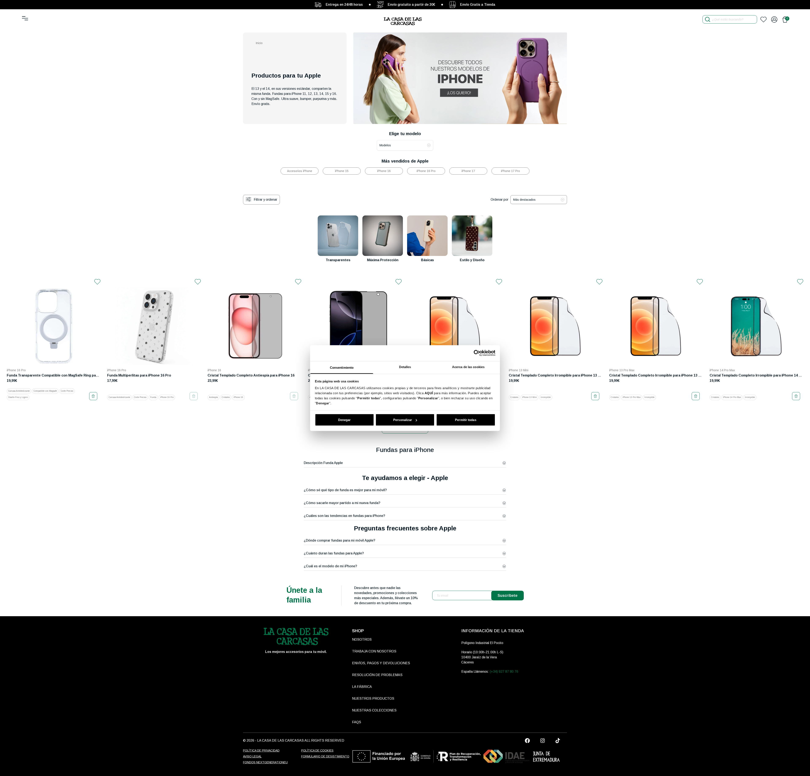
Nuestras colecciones (374, 710)
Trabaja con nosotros (374, 651)
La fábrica (362, 687)
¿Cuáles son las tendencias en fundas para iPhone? (344, 516)
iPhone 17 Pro (510, 171)
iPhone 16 (384, 171)
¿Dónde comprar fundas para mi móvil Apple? (339, 540)
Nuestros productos (373, 698)
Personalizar (402, 420)
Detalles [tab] (405, 366)
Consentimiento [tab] (342, 367)
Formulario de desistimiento (325, 756)
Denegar (344, 420)
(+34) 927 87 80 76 (504, 671)
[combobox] (405, 145)
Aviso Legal (252, 756)
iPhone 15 (341, 171)
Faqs (356, 722)
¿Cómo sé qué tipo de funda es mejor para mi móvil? (345, 490)
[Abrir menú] (25, 18)
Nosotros (362, 639)
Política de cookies (317, 750)
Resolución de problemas (377, 675)
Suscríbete (507, 595)
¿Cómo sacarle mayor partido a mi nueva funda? (342, 503)
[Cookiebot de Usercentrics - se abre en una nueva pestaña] (476, 353)
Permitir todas (465, 420)
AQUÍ (429, 393)
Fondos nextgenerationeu (265, 762)
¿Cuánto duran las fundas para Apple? (334, 553)
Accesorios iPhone (299, 171)
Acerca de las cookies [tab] (468, 366)
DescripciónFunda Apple (323, 463)
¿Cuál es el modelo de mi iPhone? (330, 566)
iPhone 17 (468, 171)
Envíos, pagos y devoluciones (381, 663)
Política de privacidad (261, 750)
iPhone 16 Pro (426, 171)
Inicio (259, 43)
